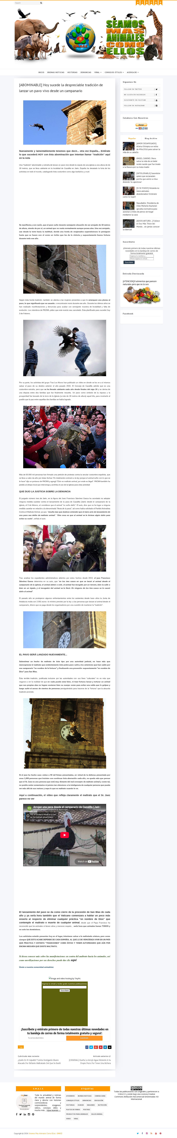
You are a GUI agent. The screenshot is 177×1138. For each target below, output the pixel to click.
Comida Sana (100, 1096)
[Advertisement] (64, 198)
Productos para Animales (77, 1114)
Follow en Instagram (134, 105)
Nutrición (102, 1105)
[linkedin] (25, 1114)
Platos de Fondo (73, 1109)
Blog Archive (151, 138)
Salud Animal (96, 1114)
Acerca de (132, 72)
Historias (72, 72)
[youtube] (156, 3)
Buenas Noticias (55, 72)
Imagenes (91, 1105)
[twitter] (138, 3)
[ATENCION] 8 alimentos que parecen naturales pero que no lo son (140, 283)
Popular (132, 138)
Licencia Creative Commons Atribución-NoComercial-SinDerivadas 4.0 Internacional (136, 1096)
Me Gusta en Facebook (135, 95)
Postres (86, 1109)
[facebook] (142, 3)
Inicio (41, 72)
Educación (98, 1100)
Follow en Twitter (133, 89)
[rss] (151, 3)
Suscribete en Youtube (135, 100)
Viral (97, 72)
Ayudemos (70, 1096)
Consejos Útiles (113, 72)
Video (68, 1119)
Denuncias (86, 72)
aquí (74, 960)
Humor (81, 1105)
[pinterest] (160, 3)
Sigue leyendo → (54, 1110)
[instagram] (147, 3)
